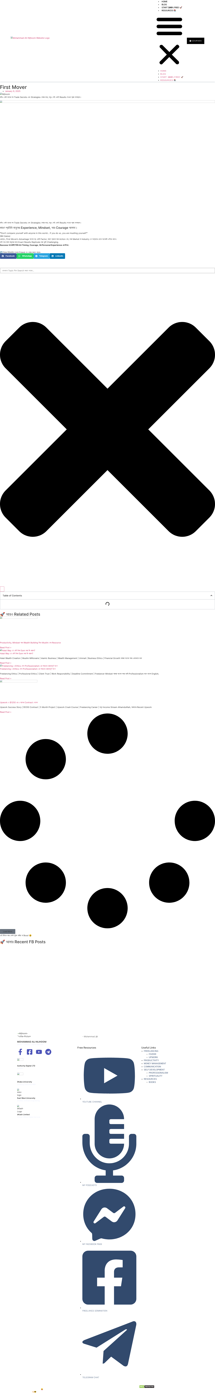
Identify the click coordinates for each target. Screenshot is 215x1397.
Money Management (155, 1063)
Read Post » (5, 647)
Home (163, 71)
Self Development (154, 1070)
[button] (169, 40)
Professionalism (158, 1073)
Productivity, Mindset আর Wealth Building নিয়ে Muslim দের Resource (30, 642)
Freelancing (151, 1051)
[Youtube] (39, 1052)
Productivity (151, 1060)
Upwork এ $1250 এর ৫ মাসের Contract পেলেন (19, 702)
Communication (152, 1067)
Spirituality (155, 1076)
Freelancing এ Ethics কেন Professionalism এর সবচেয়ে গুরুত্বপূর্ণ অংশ (27, 669)
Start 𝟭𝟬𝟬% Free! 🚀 (172, 7)
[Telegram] (48, 1052)
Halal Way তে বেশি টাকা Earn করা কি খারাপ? (16, 653)
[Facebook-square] (30, 1052)
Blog (164, 4)
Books (152, 1082)
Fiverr (152, 1054)
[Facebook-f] (20, 1052)
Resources (150, 1079)
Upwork (153, 1057)
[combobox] (107, 270)
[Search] (2, 589)
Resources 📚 (169, 10)
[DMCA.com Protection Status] (146, 1387)
